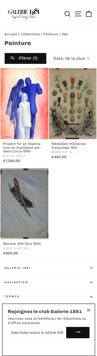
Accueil (10, 34)
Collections (30, 34)
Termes (12, 296)
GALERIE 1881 (17, 267)
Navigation (16, 282)
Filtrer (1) (28, 58)
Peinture (50, 34)
